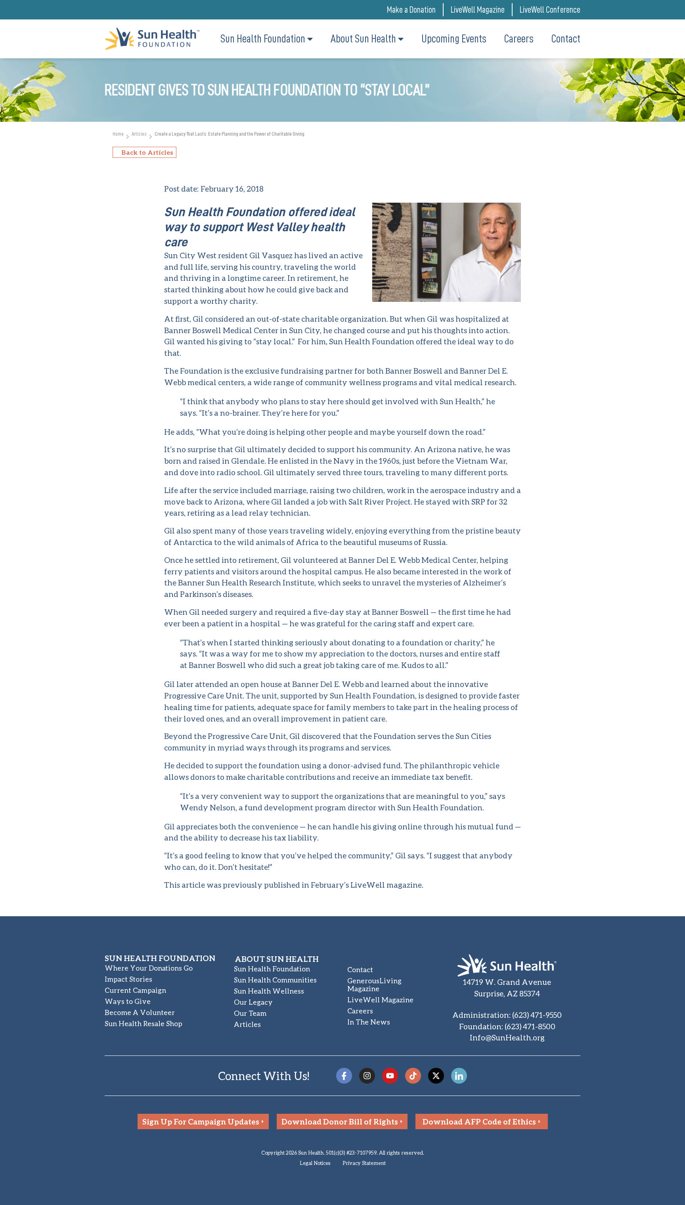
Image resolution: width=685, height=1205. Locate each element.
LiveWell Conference (550, 10)
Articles (139, 133)
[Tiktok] (413, 1076)
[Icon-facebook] (344, 1076)
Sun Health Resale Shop (143, 1023)
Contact (360, 969)
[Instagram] (367, 1076)
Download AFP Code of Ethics (479, 1121)
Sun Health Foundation (272, 969)
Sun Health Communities (275, 980)
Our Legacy (253, 1002)
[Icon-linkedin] (459, 1076)
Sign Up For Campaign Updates (200, 1121)
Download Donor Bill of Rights (339, 1121)
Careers (360, 1011)
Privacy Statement (364, 1163)
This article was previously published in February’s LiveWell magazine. (293, 884)
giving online (397, 826)
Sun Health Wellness (269, 991)
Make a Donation (411, 10)
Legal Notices (315, 1163)
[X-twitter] (436, 1076)
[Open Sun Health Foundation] (310, 39)
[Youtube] (390, 1076)
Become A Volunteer (140, 1012)
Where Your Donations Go (149, 968)
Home (118, 133)
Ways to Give (128, 1001)
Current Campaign (135, 990)
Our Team (250, 1013)
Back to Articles (147, 152)
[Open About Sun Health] (401, 39)
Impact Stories (128, 979)
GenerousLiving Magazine (374, 985)
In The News (368, 1022)
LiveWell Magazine (478, 10)
